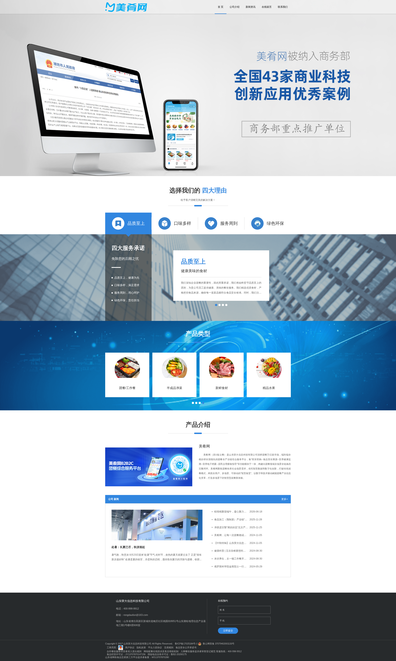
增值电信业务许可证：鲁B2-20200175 (167, 654)
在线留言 (267, 7)
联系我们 (283, 7)
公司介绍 (234, 7)
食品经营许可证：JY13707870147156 (126, 654)
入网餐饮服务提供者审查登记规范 (198, 651)
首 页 (220, 7)
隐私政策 (141, 647)
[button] (98, 374)
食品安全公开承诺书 (186, 647)
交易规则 (168, 647)
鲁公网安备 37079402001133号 (218, 643)
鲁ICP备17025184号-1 (186, 643)
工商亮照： (112, 647)
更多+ (284, 499)
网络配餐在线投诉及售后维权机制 (161, 651)
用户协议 (129, 647)
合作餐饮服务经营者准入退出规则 (124, 651)
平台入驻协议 (155, 647)
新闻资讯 (251, 7)
